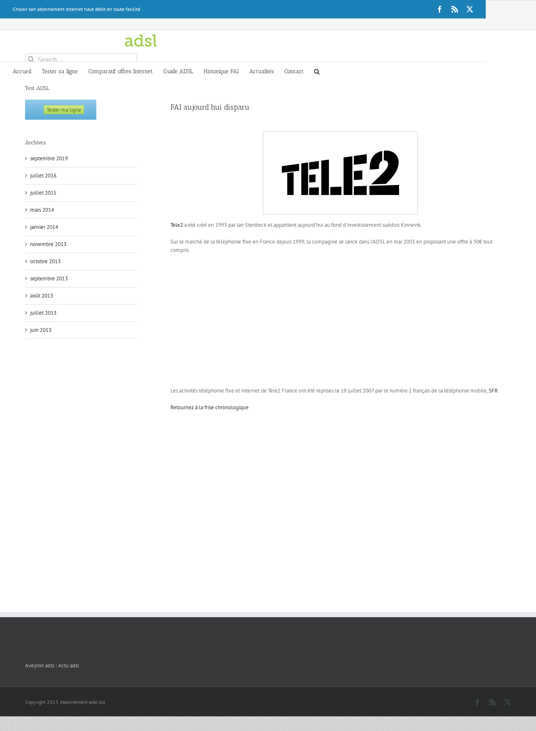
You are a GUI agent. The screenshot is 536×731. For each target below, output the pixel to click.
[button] (317, 71)
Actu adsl (68, 665)
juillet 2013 (43, 312)
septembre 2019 (49, 158)
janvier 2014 (44, 227)
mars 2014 (42, 209)
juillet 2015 (43, 192)
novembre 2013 (48, 244)
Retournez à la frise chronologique (209, 407)
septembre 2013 (49, 278)
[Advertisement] (340, 321)
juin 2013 (41, 329)
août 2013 (41, 295)
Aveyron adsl (39, 665)
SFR (493, 390)
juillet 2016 (43, 175)
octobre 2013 (45, 261)
